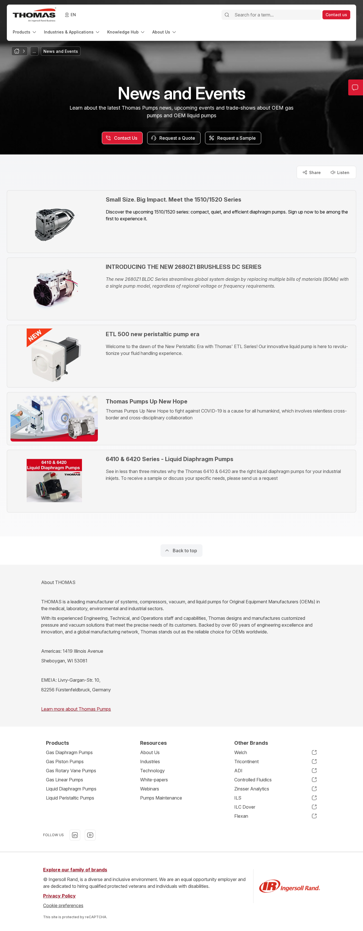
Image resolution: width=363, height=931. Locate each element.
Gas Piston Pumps (65, 761)
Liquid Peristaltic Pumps (70, 798)
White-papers (154, 780)
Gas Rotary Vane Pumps (71, 770)
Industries (150, 761)
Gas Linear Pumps (64, 780)
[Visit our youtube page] (90, 835)
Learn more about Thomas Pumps (76, 709)
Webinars (149, 789)
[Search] (227, 15)
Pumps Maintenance (161, 798)
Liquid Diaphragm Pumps (71, 789)
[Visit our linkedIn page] (74, 835)
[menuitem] (25, 32)
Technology (152, 770)
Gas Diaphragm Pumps (69, 752)
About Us (150, 752)
